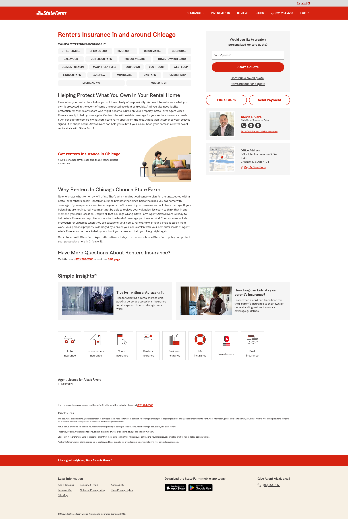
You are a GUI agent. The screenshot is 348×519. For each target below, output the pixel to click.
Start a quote (248, 67)
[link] (52, 13)
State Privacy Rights (122, 490)
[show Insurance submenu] (203, 13)
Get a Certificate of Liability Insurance (259, 131)
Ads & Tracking (66, 485)
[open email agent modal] (251, 126)
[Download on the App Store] (176, 487)
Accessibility (117, 485)
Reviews (243, 13)
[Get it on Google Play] (200, 487)
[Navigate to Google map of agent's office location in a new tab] (258, 125)
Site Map (63, 495)
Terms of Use (65, 490)
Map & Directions (255, 167)
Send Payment (269, 100)
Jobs (260, 13)
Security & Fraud (89, 485)
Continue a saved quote (247, 78)
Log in (305, 13)
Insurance (194, 13)
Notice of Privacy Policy (92, 490)
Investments (220, 13)
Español (302, 3)
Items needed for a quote (248, 83)
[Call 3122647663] (243, 125)
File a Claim (226, 100)
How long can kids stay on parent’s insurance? (255, 292)
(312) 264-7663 (284, 13)
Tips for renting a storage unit (140, 292)
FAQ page (114, 259)
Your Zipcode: (222, 55)
